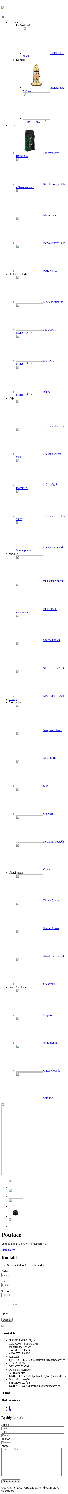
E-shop (13, 699)
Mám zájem (8, 1249)
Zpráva (5, 1313)
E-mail (5, 1281)
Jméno (5, 1271)
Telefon (5, 1291)
